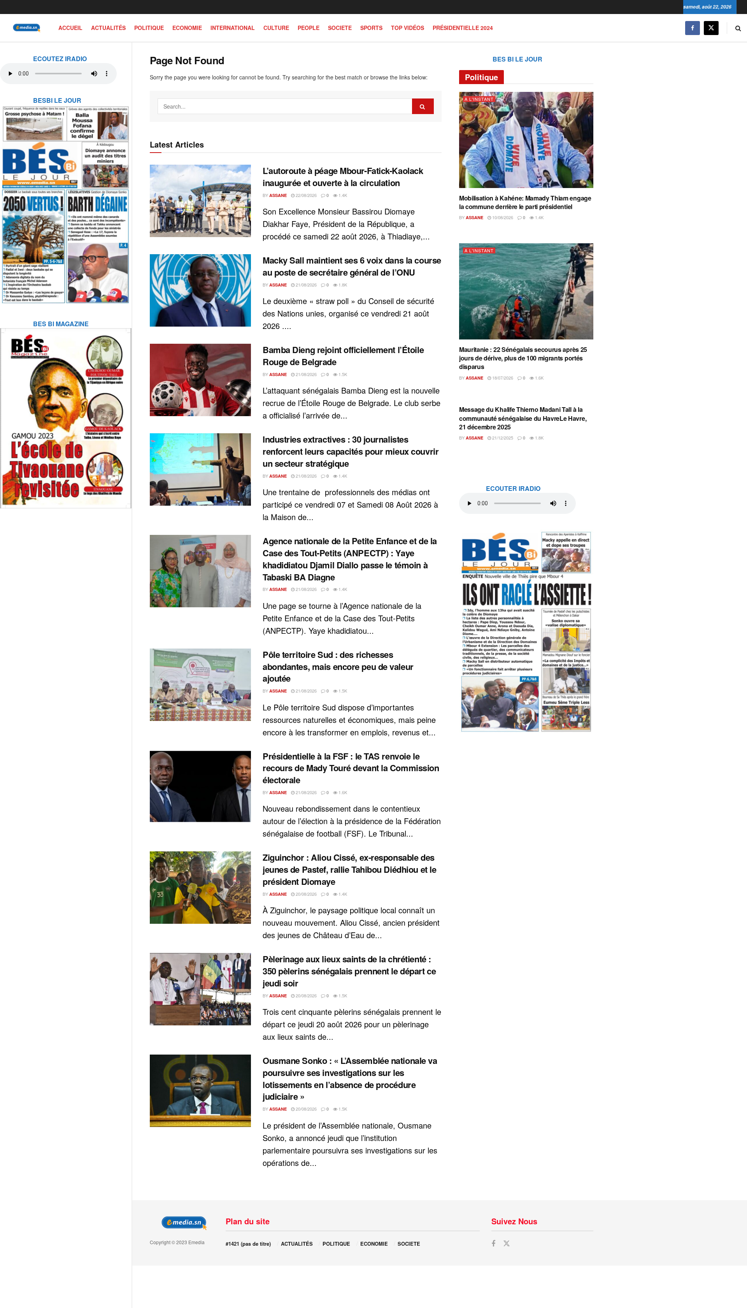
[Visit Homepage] (25, 27)
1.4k (342, 195)
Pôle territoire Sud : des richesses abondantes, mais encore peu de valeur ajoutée (338, 666)
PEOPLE (308, 28)
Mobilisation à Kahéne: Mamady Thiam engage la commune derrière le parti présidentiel (525, 202)
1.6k (342, 792)
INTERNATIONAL (232, 28)
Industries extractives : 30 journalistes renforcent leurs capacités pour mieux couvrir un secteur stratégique (350, 451)
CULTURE (276, 28)
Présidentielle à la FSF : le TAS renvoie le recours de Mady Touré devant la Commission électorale (351, 768)
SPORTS (371, 28)
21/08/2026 (306, 284)
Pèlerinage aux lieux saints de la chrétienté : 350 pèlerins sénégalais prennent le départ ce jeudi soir (349, 971)
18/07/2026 (502, 377)
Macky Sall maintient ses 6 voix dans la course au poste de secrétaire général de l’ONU (352, 266)
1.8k (342, 284)
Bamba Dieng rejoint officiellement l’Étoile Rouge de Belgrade (343, 355)
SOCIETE (340, 28)
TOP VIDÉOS (407, 28)
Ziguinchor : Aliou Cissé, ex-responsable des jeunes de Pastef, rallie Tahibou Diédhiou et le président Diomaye (349, 869)
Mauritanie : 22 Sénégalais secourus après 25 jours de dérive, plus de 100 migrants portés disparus (523, 358)
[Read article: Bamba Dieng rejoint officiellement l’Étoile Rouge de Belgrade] (200, 380)
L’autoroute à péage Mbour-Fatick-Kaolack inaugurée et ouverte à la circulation (343, 176)
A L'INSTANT (479, 99)
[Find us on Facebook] (692, 28)
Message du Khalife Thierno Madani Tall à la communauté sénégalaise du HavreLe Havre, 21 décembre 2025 (522, 418)
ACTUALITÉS (108, 28)
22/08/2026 (306, 195)
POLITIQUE (149, 28)
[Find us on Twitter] (711, 28)
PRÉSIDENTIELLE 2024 (463, 28)
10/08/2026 (502, 217)
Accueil (70, 28)
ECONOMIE (187, 28)
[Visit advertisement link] (66, 200)
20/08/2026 (306, 894)
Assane (278, 195)
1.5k (342, 374)
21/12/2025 (502, 437)
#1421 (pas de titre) (248, 1243)
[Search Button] (738, 28)
